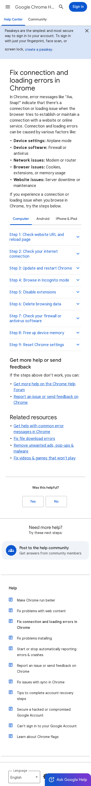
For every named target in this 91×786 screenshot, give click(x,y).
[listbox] (24, 777)
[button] (8, 7)
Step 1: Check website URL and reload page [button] (36, 237)
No (56, 501)
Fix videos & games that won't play (44, 458)
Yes (33, 501)
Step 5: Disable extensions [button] (32, 292)
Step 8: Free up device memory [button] (36, 332)
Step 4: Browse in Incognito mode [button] (39, 280)
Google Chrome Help (35, 7)
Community (37, 19)
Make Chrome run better (36, 600)
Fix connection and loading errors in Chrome (47, 625)
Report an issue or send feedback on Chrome (46, 668)
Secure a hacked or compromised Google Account (44, 712)
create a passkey (38, 49)
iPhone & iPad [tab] (66, 219)
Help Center (13, 19)
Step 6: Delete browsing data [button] (35, 304)
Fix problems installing (34, 638)
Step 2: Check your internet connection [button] (33, 254)
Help (13, 588)
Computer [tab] (21, 219)
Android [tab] (43, 219)
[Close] (87, 31)
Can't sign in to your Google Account (47, 726)
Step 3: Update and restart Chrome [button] (40, 268)
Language (20, 770)
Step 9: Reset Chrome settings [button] (36, 344)
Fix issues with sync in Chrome (41, 682)
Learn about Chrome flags (37, 737)
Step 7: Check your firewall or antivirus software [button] (35, 318)
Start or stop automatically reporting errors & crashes (46, 652)
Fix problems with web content (41, 611)
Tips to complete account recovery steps (45, 696)
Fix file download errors (34, 438)
